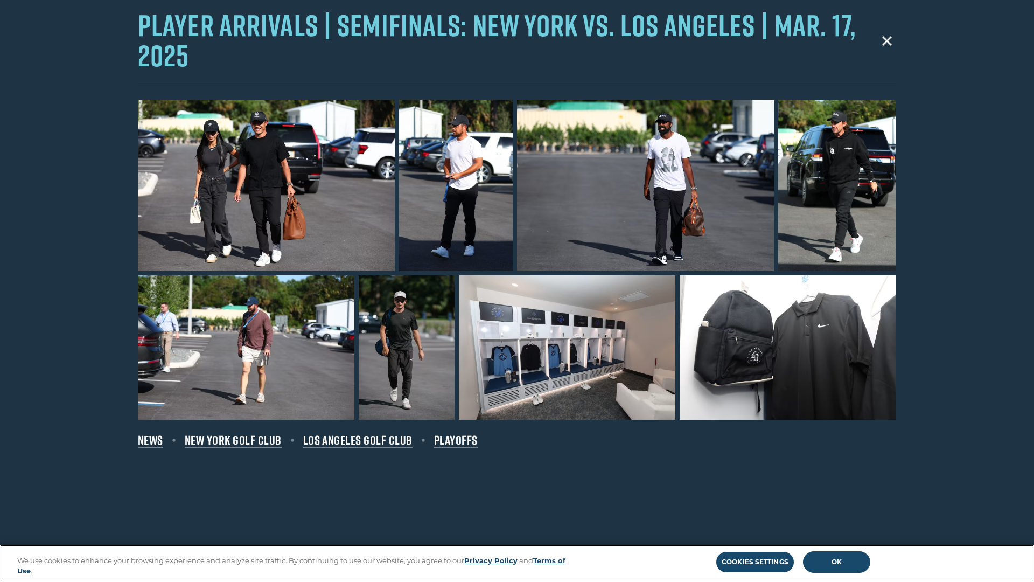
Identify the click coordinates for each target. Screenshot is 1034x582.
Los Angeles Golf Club (358, 440)
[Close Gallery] (887, 41)
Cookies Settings (755, 562)
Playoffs (456, 440)
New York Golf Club (233, 440)
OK (837, 562)
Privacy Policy (491, 560)
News (150, 440)
